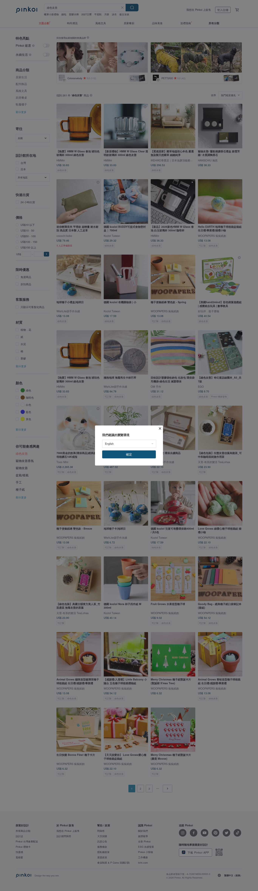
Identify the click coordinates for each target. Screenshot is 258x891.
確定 (129, 454)
